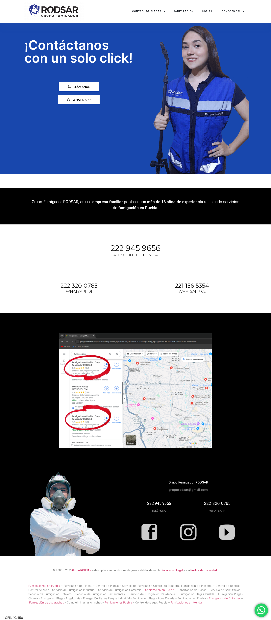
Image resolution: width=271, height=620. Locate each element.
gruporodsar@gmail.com (188, 490)
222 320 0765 (79, 285)
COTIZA (207, 11)
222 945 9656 (135, 248)
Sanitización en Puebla (160, 590)
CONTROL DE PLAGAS (146, 11)
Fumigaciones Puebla (118, 602)
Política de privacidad (203, 570)
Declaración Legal (172, 570)
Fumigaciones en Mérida (186, 602)
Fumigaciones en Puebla (44, 585)
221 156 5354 (192, 285)
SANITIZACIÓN (183, 11)
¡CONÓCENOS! (230, 11)
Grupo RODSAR (81, 570)
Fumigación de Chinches (225, 598)
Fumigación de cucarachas (46, 602)
